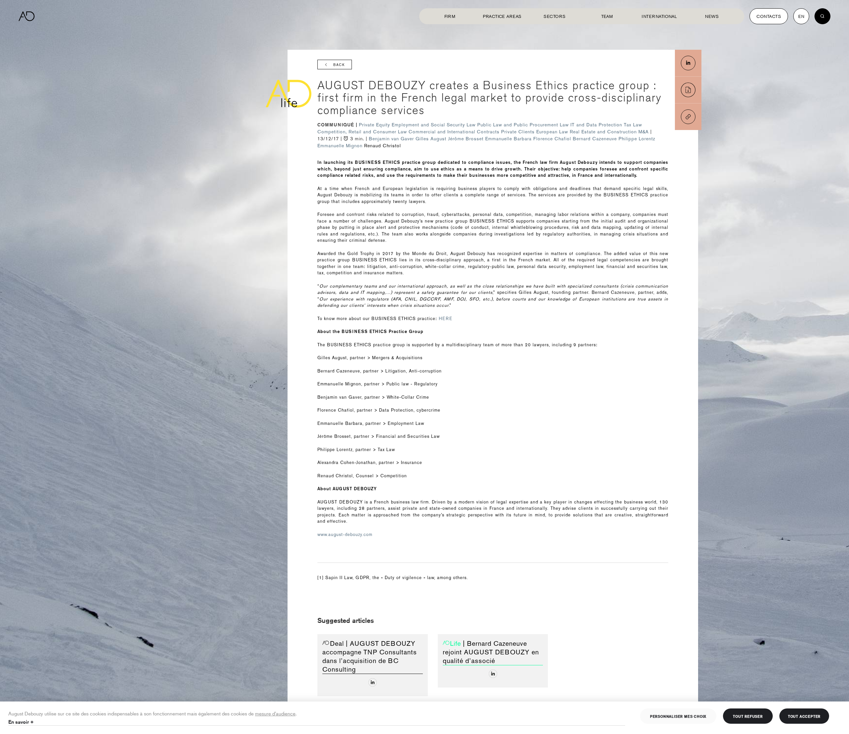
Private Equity (375, 124)
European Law (553, 131)
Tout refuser (748, 716)
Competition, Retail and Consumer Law (363, 131)
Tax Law (633, 124)
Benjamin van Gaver (391, 138)
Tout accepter (804, 716)
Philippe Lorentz (637, 138)
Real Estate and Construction (604, 131)
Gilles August (431, 138)
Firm (450, 16)
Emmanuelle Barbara (508, 138)
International (659, 16)
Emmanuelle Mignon (339, 145)
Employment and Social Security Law (434, 124)
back (339, 65)
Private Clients (518, 131)
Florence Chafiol (552, 138)
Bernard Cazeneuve (595, 138)
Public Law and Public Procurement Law (523, 124)
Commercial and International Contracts (455, 131)
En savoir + (21, 722)
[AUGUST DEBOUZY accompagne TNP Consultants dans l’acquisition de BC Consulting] (372, 682)
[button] (688, 116)
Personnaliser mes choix (678, 716)
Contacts (768, 16)
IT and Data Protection (597, 124)
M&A (644, 131)
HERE (445, 318)
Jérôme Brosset (466, 138)
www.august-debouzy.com (344, 534)
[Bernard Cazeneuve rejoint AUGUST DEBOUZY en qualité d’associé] (493, 674)
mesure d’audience (275, 713)
